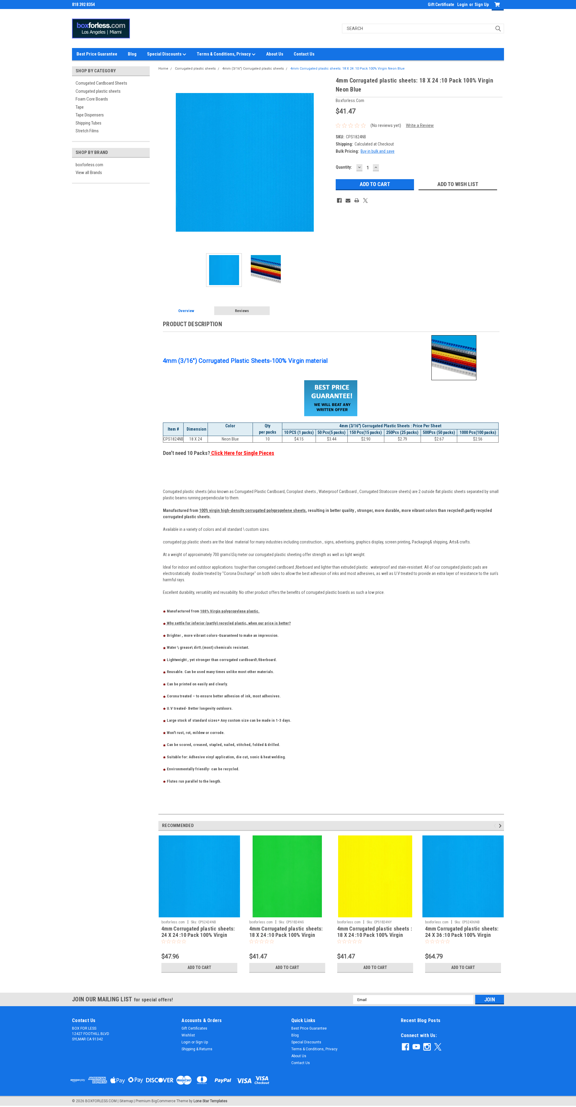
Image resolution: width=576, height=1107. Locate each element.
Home (163, 69)
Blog (132, 54)
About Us (274, 54)
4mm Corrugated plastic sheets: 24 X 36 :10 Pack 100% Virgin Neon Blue (462, 934)
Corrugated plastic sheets (98, 91)
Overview (186, 310)
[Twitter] (365, 200)
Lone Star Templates (210, 1101)
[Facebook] (339, 200)
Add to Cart (199, 967)
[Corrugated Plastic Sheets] (453, 357)
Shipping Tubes (88, 123)
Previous (164, 162)
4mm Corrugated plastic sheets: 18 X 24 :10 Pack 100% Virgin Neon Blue (347, 69)
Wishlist (188, 1035)
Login (462, 4)
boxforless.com (89, 164)
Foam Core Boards (92, 99)
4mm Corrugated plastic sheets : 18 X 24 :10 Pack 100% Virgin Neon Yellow (374, 934)
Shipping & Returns (197, 1049)
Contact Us (304, 54)
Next (325, 162)
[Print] (356, 200)
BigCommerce (164, 1101)
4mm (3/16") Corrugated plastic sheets (253, 69)
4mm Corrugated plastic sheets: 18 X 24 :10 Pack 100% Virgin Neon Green (286, 934)
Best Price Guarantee (96, 54)
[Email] (348, 200)
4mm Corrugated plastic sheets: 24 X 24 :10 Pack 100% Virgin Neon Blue (198, 934)
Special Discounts (164, 54)
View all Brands (89, 172)
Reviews (242, 310)
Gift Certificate (441, 4)
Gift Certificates (194, 1028)
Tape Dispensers (90, 115)
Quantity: (344, 167)
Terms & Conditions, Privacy (224, 54)
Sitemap (126, 1101)
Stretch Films (87, 131)
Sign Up (482, 4)
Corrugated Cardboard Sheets (101, 83)
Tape (80, 107)
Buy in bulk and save (377, 151)
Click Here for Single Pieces (242, 453)
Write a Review (420, 125)
